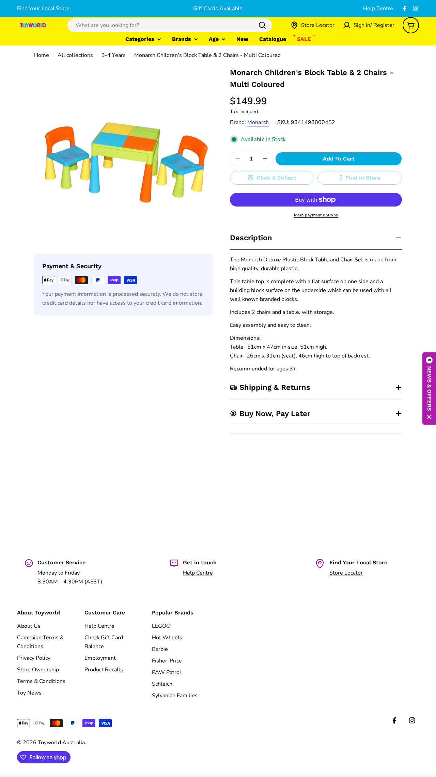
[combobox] (169, 25)
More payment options (316, 215)
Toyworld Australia (61, 742)
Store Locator (346, 573)
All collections (75, 55)
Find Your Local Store (43, 8)
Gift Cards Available (218, 8)
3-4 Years (114, 55)
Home (41, 55)
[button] (429, 388)
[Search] (262, 25)
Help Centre (378, 8)
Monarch (258, 122)
